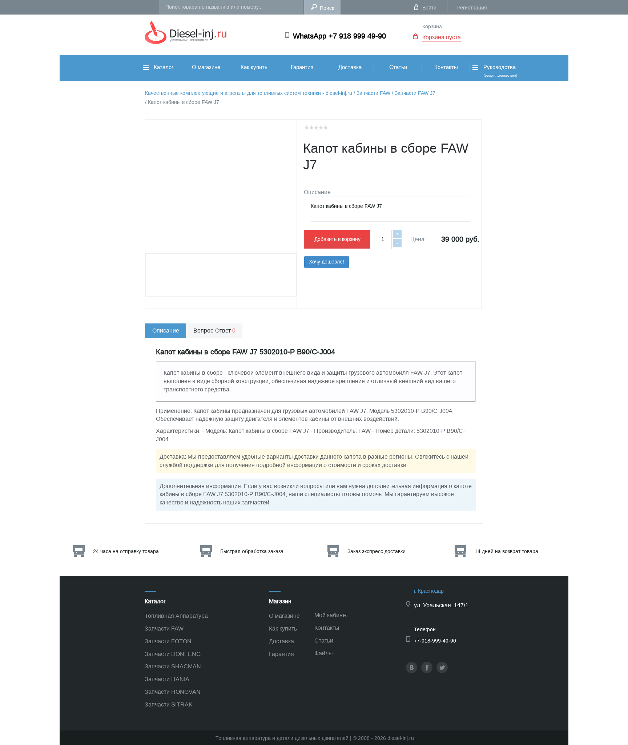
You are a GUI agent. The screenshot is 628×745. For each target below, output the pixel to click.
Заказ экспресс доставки (376, 551)
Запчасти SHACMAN (173, 666)
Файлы (323, 653)
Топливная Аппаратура (176, 616)
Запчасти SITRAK (169, 704)
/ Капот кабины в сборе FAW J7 (182, 102)
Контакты (446, 67)
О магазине (206, 67)
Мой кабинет (331, 615)
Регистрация (472, 7)
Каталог (162, 67)
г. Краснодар (429, 591)
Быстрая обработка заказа (251, 551)
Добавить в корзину (337, 239)
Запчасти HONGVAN (173, 692)
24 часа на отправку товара (126, 551)
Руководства (499, 71)
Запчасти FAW (164, 628)
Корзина (432, 26)
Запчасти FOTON (168, 641)
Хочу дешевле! (326, 261)
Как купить (254, 67)
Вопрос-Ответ (214, 330)
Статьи (398, 67)
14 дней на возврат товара (506, 551)
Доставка (350, 67)
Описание (165, 330)
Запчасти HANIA (167, 679)
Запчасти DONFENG (173, 654)
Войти (429, 7)
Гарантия (302, 67)
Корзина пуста (441, 37)
